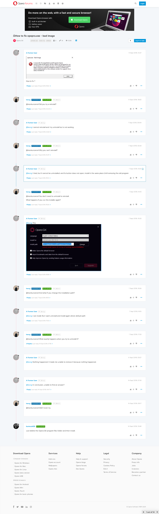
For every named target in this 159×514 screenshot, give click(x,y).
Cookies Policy (109, 465)
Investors (135, 469)
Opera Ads (53, 469)
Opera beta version (22, 473)
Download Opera (80, 20)
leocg (28, 100)
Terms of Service (109, 472)
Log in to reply (140, 40)
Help (78, 453)
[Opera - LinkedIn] (26, 506)
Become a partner (139, 472)
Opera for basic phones (23, 494)
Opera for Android (21, 484)
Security (106, 459)
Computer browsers (20, 459)
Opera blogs (81, 462)
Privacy (106, 462)
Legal (106, 453)
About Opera (137, 459)
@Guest (57, 99)
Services (53, 453)
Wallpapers (53, 465)
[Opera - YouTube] (22, 506)
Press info (135, 462)
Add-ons (52, 459)
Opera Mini (18, 488)
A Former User (31, 53)
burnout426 (30, 426)
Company (137, 453)
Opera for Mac (20, 466)
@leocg (42, 122)
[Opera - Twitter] (17, 506)
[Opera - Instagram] (31, 506)
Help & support (82, 459)
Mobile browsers (19, 480)
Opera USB (18, 476)
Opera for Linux (20, 469)
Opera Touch (19, 491)
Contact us (136, 475)
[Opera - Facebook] (13, 506)
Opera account (54, 462)
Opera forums (81, 465)
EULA (105, 469)
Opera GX (19, 40)
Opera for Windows (21, 463)
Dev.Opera (80, 469)
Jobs (134, 465)
